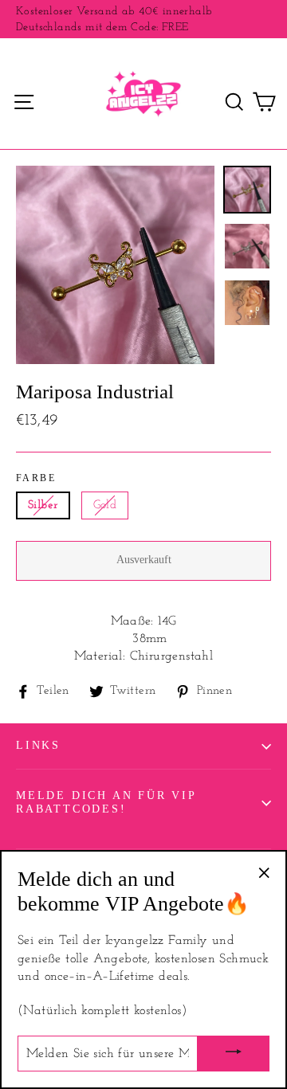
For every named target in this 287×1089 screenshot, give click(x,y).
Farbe (36, 478)
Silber (43, 505)
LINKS (38, 745)
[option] (115, 265)
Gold (105, 505)
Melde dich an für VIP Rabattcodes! (106, 802)
